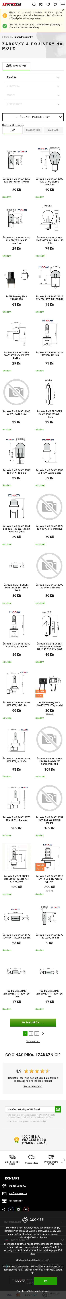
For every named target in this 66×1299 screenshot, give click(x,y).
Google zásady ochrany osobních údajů (31, 1116)
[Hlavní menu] (62, 4)
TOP (12, 130)
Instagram (18, 1208)
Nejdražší (53, 130)
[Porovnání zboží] (41, 4)
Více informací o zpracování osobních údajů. (27, 1121)
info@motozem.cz (18, 1193)
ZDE (33, 1273)
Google (55, 1227)
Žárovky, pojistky (24, 37)
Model (11, 95)
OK (45, 1281)
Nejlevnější (33, 130)
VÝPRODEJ (33, 1041)
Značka (12, 77)
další (42, 1033)
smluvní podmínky (44, 1117)
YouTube (26, 1208)
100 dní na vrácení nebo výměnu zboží (34, 1139)
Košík (54, 4)
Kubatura (13, 86)
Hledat (34, 4)
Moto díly (8, 37)
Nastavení (20, 1281)
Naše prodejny (16, 1201)
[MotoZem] (12, 4)
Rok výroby (14, 104)
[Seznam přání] (48, 4)
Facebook (11, 1208)
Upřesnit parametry (33, 117)
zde (47, 1291)
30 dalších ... (33, 1022)
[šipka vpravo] (63, 1160)
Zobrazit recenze (33, 1086)
